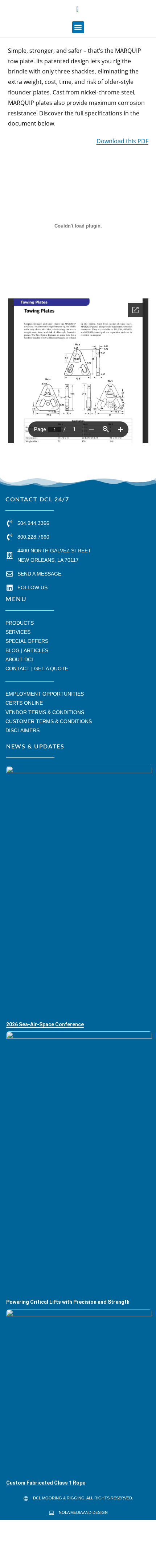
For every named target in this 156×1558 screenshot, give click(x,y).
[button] (78, 27)
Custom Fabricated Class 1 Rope (45, 1483)
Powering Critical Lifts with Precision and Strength (68, 1302)
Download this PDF (122, 141)
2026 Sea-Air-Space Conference (45, 1024)
